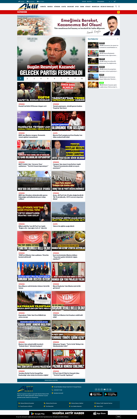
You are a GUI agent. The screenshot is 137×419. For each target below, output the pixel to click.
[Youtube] (104, 389)
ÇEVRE (101, 82)
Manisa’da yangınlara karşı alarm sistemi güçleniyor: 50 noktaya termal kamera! (108, 70)
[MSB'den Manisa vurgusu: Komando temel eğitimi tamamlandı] (34, 121)
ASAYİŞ (63, 6)
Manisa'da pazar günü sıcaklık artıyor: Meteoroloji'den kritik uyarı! (108, 86)
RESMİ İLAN (95, 6)
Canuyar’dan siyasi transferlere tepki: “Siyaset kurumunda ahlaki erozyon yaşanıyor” (67, 166)
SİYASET (88, 6)
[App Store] (88, 414)
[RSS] (110, 389)
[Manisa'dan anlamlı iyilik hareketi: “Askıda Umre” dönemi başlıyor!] (34, 330)
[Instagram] (101, 389)
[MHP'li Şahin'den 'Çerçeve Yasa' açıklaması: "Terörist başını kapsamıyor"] (34, 150)
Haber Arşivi (99, 406)
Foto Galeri (41, 1)
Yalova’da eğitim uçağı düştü (63, 226)
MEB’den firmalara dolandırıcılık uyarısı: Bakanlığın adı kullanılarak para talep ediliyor (33, 197)
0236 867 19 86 (58, 390)
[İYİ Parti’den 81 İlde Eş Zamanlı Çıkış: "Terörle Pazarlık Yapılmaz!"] (68, 359)
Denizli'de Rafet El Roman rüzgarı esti (32, 106)
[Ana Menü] (119, 7)
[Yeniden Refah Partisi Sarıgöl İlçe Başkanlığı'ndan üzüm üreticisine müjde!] (34, 359)
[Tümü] (117, 39)
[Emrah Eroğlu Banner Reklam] (68, 25)
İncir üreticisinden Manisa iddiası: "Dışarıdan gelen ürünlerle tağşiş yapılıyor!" (65, 257)
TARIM (82, 6)
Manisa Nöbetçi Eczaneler (27, 403)
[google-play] (110, 394)
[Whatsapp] (107, 389)
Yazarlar (22, 1)
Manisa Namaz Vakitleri (77, 403)
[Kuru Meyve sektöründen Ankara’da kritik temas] (34, 272)
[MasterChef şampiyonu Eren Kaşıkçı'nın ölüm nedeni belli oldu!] (68, 121)
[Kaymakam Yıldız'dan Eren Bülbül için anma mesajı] (34, 301)
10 (82, 78)
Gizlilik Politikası (73, 417)
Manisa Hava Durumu (51, 403)
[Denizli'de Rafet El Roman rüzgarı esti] (34, 92)
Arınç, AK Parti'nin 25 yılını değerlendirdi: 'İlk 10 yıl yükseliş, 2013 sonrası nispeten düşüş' (68, 197)
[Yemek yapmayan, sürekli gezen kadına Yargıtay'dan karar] (68, 92)
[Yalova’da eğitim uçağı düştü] (68, 212)
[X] (99, 389)
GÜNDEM (57, 6)
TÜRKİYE (102, 58)
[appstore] (96, 394)
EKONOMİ (70, 6)
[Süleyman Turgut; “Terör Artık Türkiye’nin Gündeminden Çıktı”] (68, 330)
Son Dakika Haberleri (76, 406)
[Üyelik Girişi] (119, 1)
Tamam (118, 416)
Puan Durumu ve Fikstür (26, 406)
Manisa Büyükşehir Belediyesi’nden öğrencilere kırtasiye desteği (107, 54)
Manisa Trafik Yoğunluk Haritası (104, 403)
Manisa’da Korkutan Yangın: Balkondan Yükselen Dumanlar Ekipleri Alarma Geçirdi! (107, 78)
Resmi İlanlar (31, 1)
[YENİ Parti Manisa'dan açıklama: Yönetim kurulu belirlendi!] (34, 241)
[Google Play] (48, 414)
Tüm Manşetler (50, 406)
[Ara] (116, 7)
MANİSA (50, 6)
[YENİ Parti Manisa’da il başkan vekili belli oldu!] (68, 301)
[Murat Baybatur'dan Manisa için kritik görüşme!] (68, 272)
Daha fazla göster (51, 380)
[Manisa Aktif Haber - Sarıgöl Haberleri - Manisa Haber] (28, 6)
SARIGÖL (43, 6)
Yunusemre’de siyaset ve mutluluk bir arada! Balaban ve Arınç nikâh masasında (108, 47)
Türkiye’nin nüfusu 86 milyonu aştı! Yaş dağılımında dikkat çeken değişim (107, 62)
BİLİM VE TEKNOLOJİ (107, 6)
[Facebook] (96, 389)
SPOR (77, 6)
